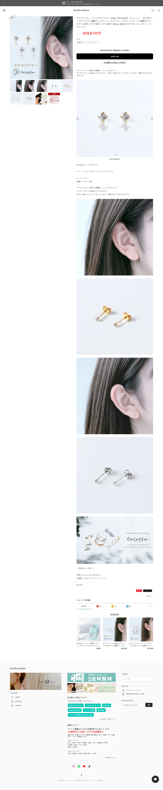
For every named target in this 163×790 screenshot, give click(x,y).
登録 (148, 705)
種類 (78, 39)
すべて (84, 606)
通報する (149, 596)
